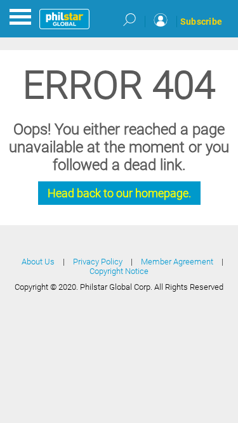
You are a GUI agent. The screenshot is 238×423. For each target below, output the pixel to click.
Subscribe (201, 21)
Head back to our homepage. (119, 193)
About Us (38, 261)
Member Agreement (177, 261)
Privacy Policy (97, 261)
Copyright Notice (119, 271)
